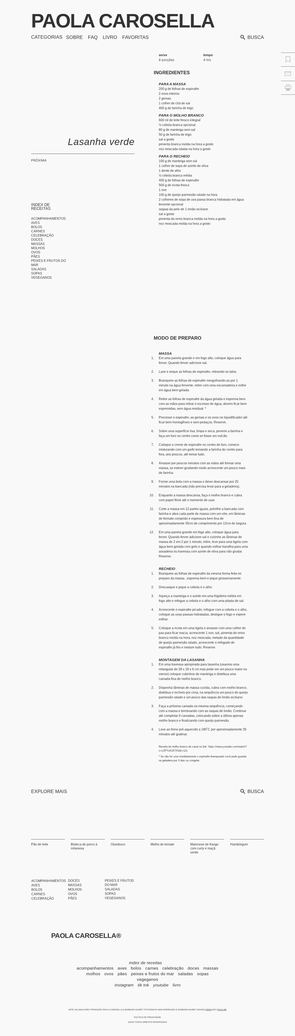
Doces (37, 239)
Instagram (124, 985)
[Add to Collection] (288, 59)
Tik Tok (143, 985)
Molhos (38, 248)
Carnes (38, 231)
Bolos (36, 227)
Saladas (38, 269)
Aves (35, 222)
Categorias (46, 37)
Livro (110, 37)
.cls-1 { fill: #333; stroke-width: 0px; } (96, 57)
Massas (38, 244)
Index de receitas (41, 206)
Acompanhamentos (48, 218)
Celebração (42, 235)
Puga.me (222, 1010)
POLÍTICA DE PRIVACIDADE (147, 1017)
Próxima (39, 160)
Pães (35, 256)
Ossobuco (118, 844)
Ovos (35, 252)
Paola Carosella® (86, 935)
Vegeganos (41, 277)
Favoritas (135, 37)
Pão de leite (39, 844)
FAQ (93, 37)
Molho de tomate (162, 844)
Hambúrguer (239, 844)
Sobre (74, 37)
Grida (208, 1010)
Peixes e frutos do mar (48, 263)
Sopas (36, 273)
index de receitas (147, 962)
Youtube (161, 985)
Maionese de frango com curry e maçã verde (204, 848)
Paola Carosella (122, 21)
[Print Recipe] (288, 87)
